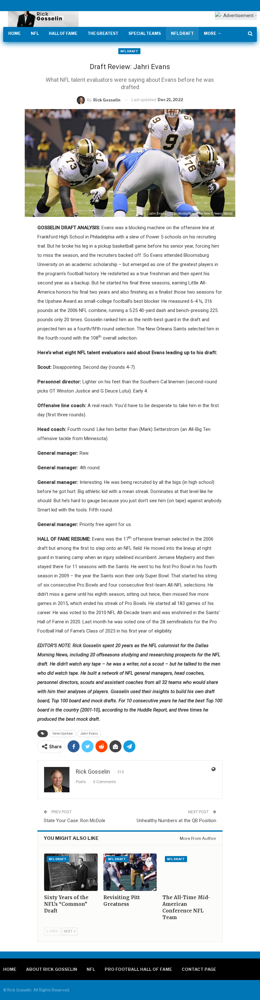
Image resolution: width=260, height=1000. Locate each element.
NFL (35, 33)
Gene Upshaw (62, 733)
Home (14, 33)
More (210, 33)
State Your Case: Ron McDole (74, 820)
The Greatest (103, 33)
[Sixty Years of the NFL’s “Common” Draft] (70, 872)
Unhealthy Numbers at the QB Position (176, 820)
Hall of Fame (63, 33)
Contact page (199, 969)
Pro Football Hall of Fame (138, 969)
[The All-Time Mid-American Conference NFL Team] (189, 872)
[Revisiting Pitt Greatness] (130, 872)
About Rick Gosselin (51, 969)
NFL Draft (182, 33)
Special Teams (144, 33)
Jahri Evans (89, 733)
